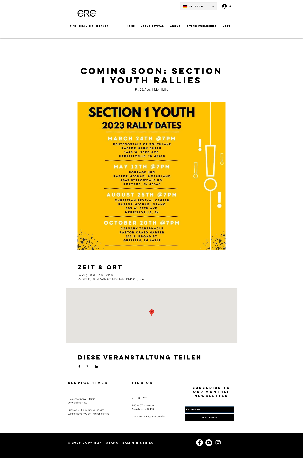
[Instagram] (218, 442)
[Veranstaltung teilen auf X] (88, 366)
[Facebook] (199, 442)
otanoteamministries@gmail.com (150, 416)
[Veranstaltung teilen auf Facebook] (79, 366)
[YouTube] (208, 442)
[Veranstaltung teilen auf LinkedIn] (96, 366)
